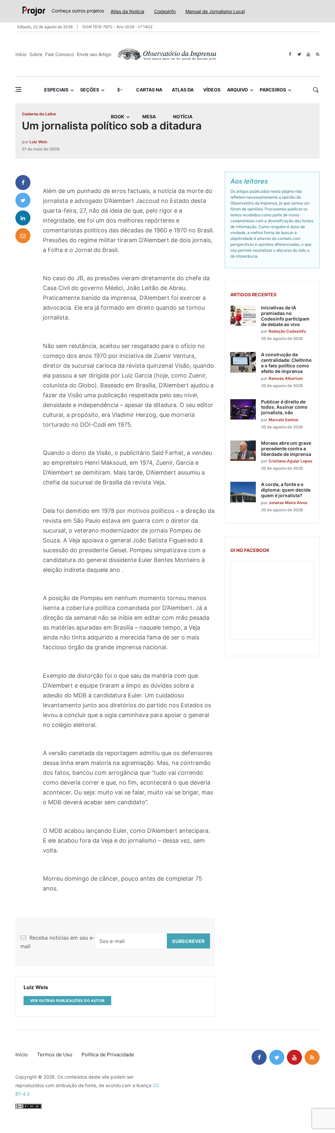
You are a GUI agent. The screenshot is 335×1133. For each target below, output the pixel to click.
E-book (117, 95)
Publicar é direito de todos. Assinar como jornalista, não (284, 407)
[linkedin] (22, 217)
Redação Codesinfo (287, 331)
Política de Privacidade (107, 1054)
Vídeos (211, 89)
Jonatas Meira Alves (288, 502)
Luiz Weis (38, 141)
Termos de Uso (54, 1054)
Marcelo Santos (283, 419)
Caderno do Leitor (39, 113)
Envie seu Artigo (94, 54)
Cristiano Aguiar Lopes (290, 461)
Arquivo (237, 89)
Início (20, 54)
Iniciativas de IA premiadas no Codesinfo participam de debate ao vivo (285, 316)
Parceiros (273, 89)
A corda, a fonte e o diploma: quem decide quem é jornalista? (285, 489)
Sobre (35, 54)
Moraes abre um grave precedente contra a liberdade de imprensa (286, 448)
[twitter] (299, 54)
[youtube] (308, 54)
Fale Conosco (59, 54)
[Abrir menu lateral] (18, 89)
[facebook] (290, 54)
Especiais (56, 89)
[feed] (317, 54)
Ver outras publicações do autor (67, 1000)
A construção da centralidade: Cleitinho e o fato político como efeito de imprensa (286, 363)
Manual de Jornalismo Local (215, 11)
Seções (89, 89)
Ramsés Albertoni (286, 378)
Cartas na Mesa (149, 95)
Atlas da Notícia (127, 11)
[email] (22, 235)
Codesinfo (165, 11)
